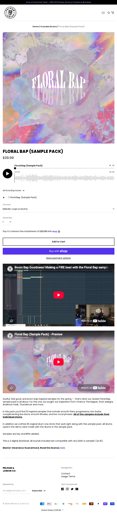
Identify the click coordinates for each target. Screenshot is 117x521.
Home (36, 26)
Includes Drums (49, 26)
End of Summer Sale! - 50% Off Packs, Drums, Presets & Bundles (58, 2)
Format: (7, 204)
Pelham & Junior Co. (9, 469)
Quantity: (7, 218)
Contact (65, 473)
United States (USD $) (51, 510)
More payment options (58, 258)
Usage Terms (68, 476)
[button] (109, 13)
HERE (62, 447)
